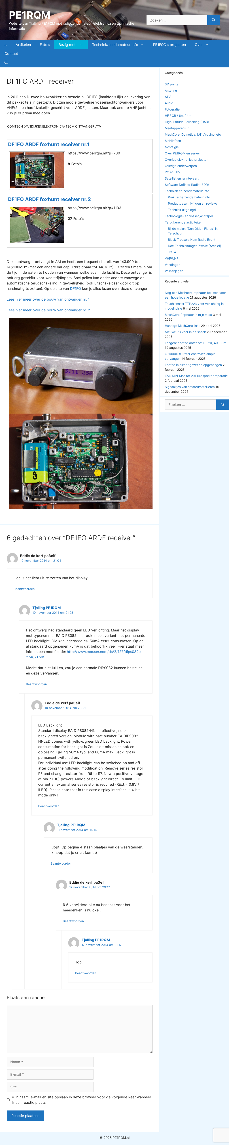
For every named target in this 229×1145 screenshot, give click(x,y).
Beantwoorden (24, 589)
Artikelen (23, 44)
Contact (11, 53)
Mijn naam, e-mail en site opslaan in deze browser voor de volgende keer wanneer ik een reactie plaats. (81, 1100)
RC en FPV (172, 172)
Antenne (171, 90)
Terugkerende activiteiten (183, 222)
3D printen (172, 84)
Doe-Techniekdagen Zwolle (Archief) (194, 246)
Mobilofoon (173, 141)
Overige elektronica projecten (186, 159)
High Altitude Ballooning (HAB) (187, 122)
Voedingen (172, 265)
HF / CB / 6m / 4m (178, 115)
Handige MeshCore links (182, 325)
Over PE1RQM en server (182, 153)
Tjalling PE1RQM (46, 607)
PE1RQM (29, 15)
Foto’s (45, 44)
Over (199, 44)
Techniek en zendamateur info (187, 191)
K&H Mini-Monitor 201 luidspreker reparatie (196, 376)
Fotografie (172, 109)
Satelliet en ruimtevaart (182, 178)
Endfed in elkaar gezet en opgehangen (193, 365)
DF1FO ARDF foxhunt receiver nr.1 (49, 144)
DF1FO (75, 288)
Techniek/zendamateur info (115, 44)
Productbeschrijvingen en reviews (192, 203)
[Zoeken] (213, 20)
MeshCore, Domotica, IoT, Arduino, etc (193, 134)
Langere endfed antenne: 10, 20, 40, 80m (195, 343)
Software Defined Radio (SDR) (187, 184)
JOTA (172, 252)
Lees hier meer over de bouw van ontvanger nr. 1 (48, 299)
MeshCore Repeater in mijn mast (188, 315)
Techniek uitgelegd (182, 210)
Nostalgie (172, 147)
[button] (6, 62)
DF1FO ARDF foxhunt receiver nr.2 (49, 199)
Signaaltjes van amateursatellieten (190, 387)
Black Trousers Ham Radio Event (191, 239)
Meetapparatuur (177, 128)
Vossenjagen (174, 271)
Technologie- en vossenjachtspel (189, 216)
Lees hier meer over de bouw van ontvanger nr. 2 (48, 310)
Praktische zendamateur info (189, 197)
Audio (169, 103)
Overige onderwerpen (181, 166)
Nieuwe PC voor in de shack (185, 332)
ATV (168, 97)
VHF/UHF (171, 258)
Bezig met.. (68, 44)
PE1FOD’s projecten (169, 44)
